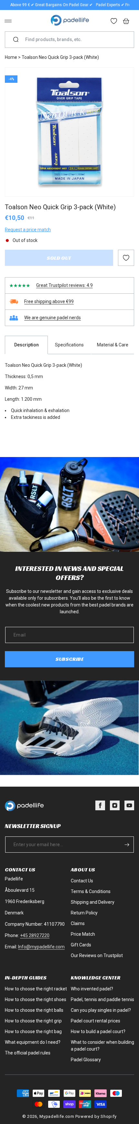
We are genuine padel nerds (52, 317)
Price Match (83, 934)
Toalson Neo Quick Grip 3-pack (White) (60, 57)
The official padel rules (27, 1052)
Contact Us (82, 880)
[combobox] (72, 39)
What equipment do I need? (32, 1042)
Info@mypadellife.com (41, 946)
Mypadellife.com (56, 1116)
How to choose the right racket (36, 988)
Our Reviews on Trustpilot (97, 955)
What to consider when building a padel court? (102, 1046)
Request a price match (28, 229)
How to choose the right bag (33, 1031)
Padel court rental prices (95, 1020)
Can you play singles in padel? (101, 1010)
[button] (8, 21)
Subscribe (70, 659)
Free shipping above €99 (49, 301)
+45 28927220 (34, 935)
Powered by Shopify (96, 1116)
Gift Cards (81, 944)
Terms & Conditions (91, 891)
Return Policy (84, 912)
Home (11, 57)
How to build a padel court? (98, 1031)
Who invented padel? (92, 988)
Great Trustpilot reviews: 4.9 (64, 285)
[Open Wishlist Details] (114, 21)
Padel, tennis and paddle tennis (102, 999)
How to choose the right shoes (35, 999)
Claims (78, 923)
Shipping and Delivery (92, 902)
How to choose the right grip (33, 1020)
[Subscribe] (127, 844)
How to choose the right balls (34, 1010)
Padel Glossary (86, 1059)
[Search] (15, 40)
